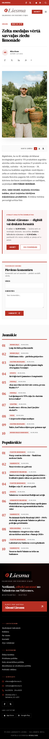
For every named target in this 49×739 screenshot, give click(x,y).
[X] (30, 2)
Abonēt (37, 12)
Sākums (5, 24)
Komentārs (10, 291)
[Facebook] (26, 2)
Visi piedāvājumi (30, 247)
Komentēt (13, 313)
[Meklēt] (45, 2)
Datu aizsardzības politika (13, 662)
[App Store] (36, 2)
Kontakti (5, 639)
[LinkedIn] (19, 60)
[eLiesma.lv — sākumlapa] (15, 10)
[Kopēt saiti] (31, 60)
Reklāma (5, 632)
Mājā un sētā (17, 24)
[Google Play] (40, 2)
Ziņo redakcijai (8, 643)
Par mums (6, 636)
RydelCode (33, 735)
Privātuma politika (9, 658)
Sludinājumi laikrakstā (11, 628)
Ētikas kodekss (8, 655)
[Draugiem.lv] (26, 60)
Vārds (7, 281)
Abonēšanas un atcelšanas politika (16, 666)
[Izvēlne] (45, 12)
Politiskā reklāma (9, 670)
